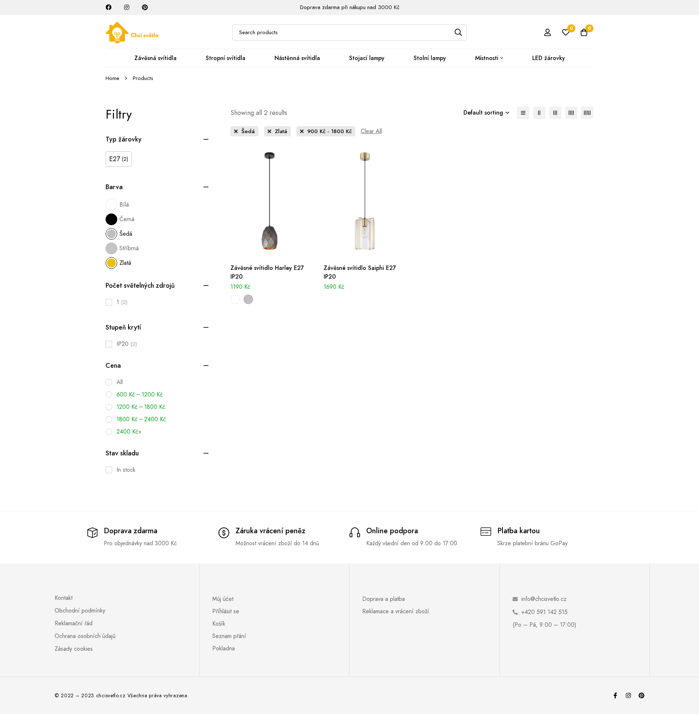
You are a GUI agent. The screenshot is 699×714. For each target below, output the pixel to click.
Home (112, 78)
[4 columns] (571, 113)
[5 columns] (587, 113)
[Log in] (547, 32)
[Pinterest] (641, 695)
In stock (125, 470)
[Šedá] (248, 299)
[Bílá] (235, 299)
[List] (523, 113)
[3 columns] (555, 113)
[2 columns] (539, 113)
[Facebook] (615, 695)
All (119, 382)
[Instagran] (628, 695)
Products (143, 78)
